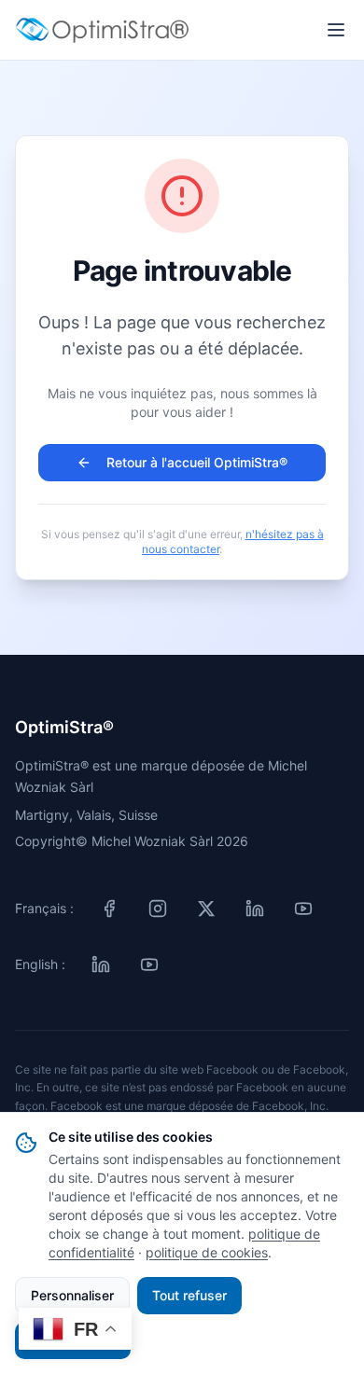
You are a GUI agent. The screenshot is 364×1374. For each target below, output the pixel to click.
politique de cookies (207, 1252)
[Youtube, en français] (303, 908)
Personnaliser (72, 1295)
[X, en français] (206, 908)
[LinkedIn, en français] (254, 908)
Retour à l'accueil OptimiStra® (196, 462)
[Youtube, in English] (149, 964)
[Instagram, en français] (157, 908)
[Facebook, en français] (109, 908)
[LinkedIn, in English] (100, 964)
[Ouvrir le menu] (336, 29)
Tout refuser (189, 1295)
